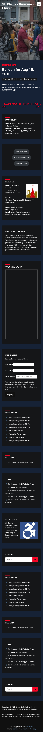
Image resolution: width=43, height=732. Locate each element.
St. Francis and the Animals (17, 487)
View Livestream (21, 152)
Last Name (9, 370)
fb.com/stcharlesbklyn (22, 214)
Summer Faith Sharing (16, 437)
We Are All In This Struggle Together (21, 496)
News (14, 65)
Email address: (10, 377)
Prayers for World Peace (17, 434)
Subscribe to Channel (21, 157)
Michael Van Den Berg (28, 729)
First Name (9, 364)
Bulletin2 (6, 65)
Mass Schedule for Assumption (19, 417)
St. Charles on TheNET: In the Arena (21, 484)
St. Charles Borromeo (28, 79)
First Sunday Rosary (16, 431)
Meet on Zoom (21, 163)
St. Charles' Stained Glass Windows (20, 462)
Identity (15, 729)
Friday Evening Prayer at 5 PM (19, 421)
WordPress (29, 726)
